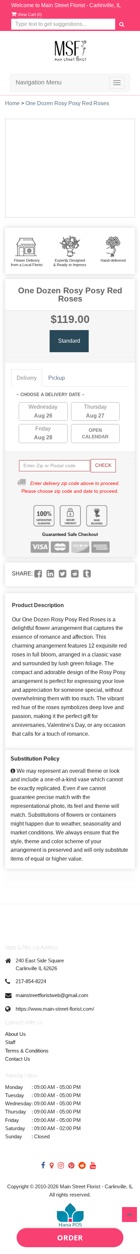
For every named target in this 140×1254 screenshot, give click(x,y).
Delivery (27, 378)
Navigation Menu (39, 82)
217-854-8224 (31, 981)
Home (12, 103)
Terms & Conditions (27, 1051)
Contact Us (17, 1059)
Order (70, 1237)
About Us (15, 1034)
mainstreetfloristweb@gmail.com (52, 995)
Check (103, 465)
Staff (10, 1042)
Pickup (56, 378)
